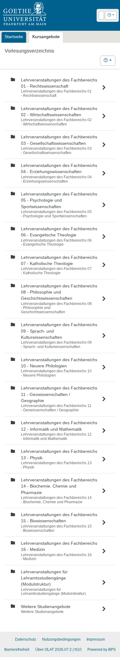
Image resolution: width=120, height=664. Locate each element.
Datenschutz (25, 639)
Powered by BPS (101, 649)
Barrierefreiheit (16, 649)
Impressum (95, 639)
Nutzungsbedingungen (61, 639)
